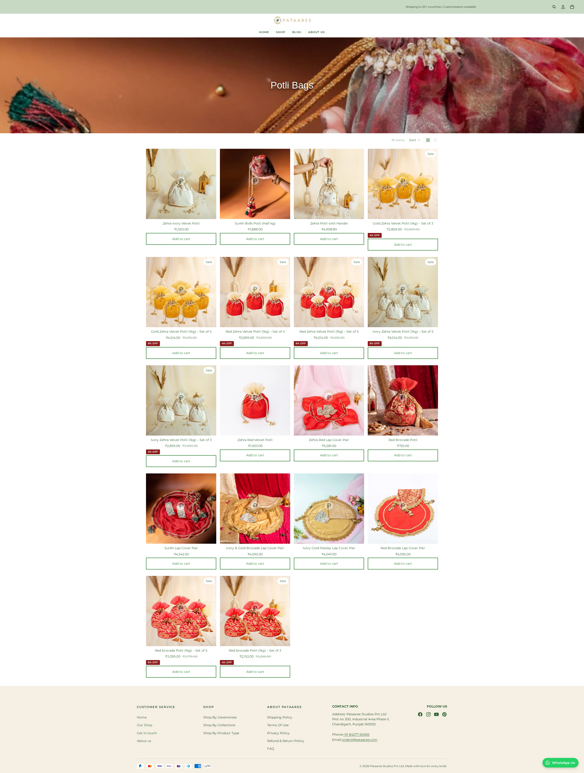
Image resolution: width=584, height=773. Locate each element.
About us (144, 741)
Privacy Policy (278, 733)
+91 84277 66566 (356, 734)
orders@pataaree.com (359, 740)
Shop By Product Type (221, 733)
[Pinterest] (444, 714)
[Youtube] (436, 714)
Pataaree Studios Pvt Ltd (387, 766)
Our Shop (144, 725)
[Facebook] (420, 714)
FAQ (270, 749)
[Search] (554, 7)
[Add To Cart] (212, 211)
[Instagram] (428, 714)
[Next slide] (209, 180)
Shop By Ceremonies (220, 717)
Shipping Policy (279, 717)
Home (142, 717)
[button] (414, 140)
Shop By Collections (219, 725)
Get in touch (147, 733)
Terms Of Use (278, 725)
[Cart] (572, 7)
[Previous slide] (153, 180)
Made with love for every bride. (426, 766)
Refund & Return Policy (285, 741)
